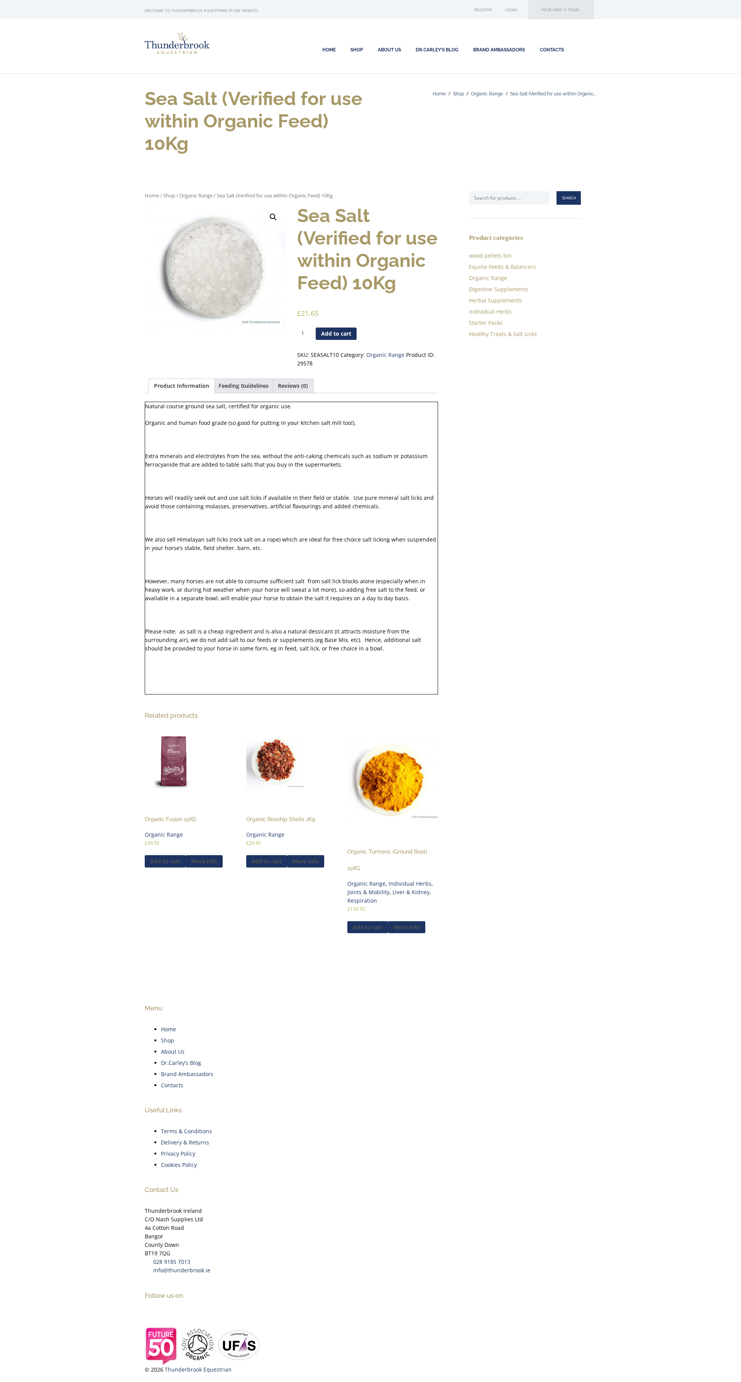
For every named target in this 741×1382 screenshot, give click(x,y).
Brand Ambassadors (499, 50)
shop (356, 50)
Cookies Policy (179, 1164)
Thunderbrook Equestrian (198, 1369)
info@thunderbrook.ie (181, 1270)
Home (329, 50)
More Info (204, 861)
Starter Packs (485, 322)
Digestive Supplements (498, 289)
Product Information (181, 385)
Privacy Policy (178, 1153)
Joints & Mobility (368, 892)
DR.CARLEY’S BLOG (437, 50)
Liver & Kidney (411, 892)
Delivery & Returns (185, 1142)
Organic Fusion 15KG (170, 819)
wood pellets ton (490, 255)
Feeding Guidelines (243, 385)
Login (511, 9)
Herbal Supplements (495, 300)
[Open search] (585, 49)
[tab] (181, 386)
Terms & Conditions (186, 1131)
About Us (389, 50)
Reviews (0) (293, 385)
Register (483, 9)
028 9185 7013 (171, 1261)
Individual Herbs (410, 883)
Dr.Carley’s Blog (181, 1062)
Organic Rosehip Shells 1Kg (280, 819)
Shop (458, 94)
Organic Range (487, 94)
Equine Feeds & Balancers (502, 266)
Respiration (362, 900)
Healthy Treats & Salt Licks (503, 334)
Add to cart (336, 333)
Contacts (552, 50)
